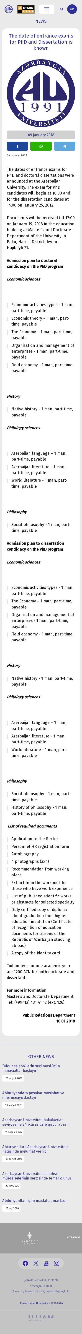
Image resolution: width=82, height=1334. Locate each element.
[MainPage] (9, 9)
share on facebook (17, 146)
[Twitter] (35, 1263)
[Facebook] (25, 1263)
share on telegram (64, 146)
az (62, 9)
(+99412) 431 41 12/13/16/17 (41, 1280)
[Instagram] (56, 1263)
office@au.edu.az (41, 1286)
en (72, 9)
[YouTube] (46, 1263)
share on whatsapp (40, 146)
